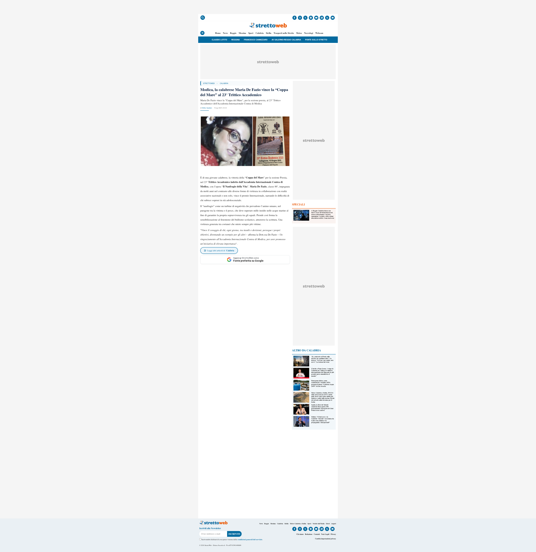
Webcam (319, 33)
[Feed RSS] (327, 18)
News (225, 33)
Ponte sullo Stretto (316, 39)
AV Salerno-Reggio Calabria (286, 39)
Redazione (308, 534)
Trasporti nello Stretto (284, 33)
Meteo (299, 33)
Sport (250, 33)
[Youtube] (316, 18)
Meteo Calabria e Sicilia (298, 524)
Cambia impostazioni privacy (325, 538)
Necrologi (308, 33)
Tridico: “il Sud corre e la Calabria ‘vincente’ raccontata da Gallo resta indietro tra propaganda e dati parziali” (322, 420)
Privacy (333, 534)
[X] (305, 18)
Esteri (328, 524)
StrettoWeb (209, 83)
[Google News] (322, 18)
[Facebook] (294, 18)
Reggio (233, 33)
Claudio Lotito (219, 39)
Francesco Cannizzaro (255, 39)
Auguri (333, 524)
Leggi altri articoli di (220, 250)
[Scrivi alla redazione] (333, 18)
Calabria (260, 33)
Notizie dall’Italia (319, 524)
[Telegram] (311, 18)
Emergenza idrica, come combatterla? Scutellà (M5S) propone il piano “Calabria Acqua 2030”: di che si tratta (322, 383)
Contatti (317, 534)
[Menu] (202, 33)
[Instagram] (300, 18)
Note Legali (325, 534)
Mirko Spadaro (207, 108)
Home (218, 33)
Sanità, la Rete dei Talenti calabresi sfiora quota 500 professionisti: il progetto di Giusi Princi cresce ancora (322, 408)
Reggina (235, 39)
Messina (242, 33)
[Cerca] (202, 17)
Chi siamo (300, 534)
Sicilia (268, 33)
